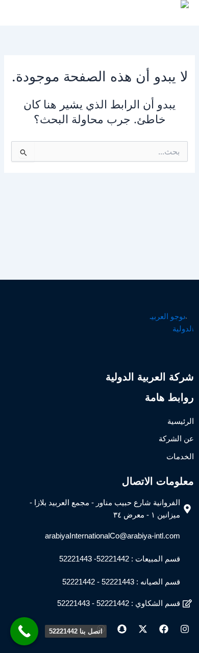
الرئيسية (180, 421)
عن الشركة (176, 439)
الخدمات (180, 457)
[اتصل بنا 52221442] (24, 631)
